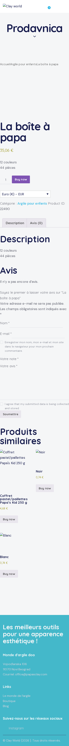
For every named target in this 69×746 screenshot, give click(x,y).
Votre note (9, 359)
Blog (6, 706)
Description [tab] (15, 223)
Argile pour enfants (23, 64)
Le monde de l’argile (16, 696)
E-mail (6, 333)
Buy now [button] (9, 519)
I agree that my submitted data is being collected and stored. (37, 406)
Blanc (4, 556)
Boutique (9, 701)
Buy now (21, 179)
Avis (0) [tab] (36, 223)
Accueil (5, 64)
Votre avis (8, 366)
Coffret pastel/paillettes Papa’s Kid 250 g (14, 499)
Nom (5, 323)
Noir (39, 471)
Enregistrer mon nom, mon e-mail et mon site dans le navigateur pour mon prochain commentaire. (34, 346)
